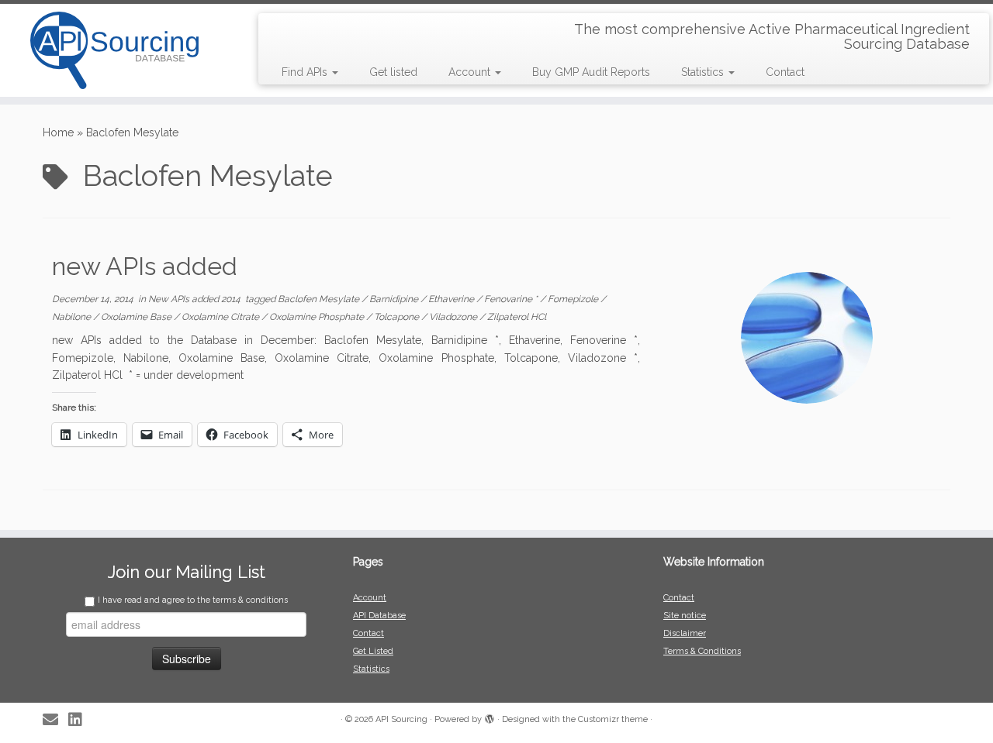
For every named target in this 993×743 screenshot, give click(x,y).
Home (58, 132)
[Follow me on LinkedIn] (80, 720)
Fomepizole (574, 299)
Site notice (684, 616)
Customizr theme (613, 719)
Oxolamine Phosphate (317, 316)
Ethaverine (452, 299)
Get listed (393, 72)
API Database (379, 616)
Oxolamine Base (137, 316)
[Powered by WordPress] (489, 716)
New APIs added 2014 (195, 299)
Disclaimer (684, 633)
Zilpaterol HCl (516, 316)
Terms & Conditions (702, 651)
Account (470, 72)
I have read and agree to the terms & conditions (193, 600)
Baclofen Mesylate (320, 299)
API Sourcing (401, 719)
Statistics (704, 72)
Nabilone (72, 316)
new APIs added (144, 266)
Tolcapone (397, 316)
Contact (785, 72)
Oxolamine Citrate (221, 316)
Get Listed (373, 651)
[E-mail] (55, 720)
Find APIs (306, 72)
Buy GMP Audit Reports (591, 72)
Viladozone (454, 316)
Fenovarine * (512, 299)
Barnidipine (394, 299)
